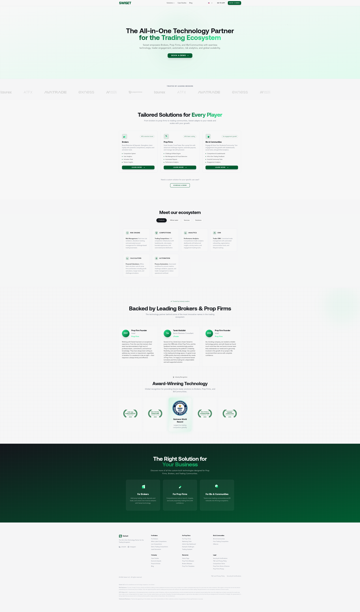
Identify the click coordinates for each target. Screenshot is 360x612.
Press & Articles (155, 563)
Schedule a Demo (180, 185)
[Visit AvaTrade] (155, 92)
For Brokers (154, 539)
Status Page (185, 558)
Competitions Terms (219, 563)
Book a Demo (234, 3)
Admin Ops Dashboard (189, 544)
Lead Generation (156, 549)
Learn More (137, 167)
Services (186, 220)
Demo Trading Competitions (159, 546)
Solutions (198, 220)
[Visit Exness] (32, 92)
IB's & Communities (219, 539)
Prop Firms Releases (188, 561)
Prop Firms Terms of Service (221, 566)
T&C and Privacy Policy (220, 561)
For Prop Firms (186, 539)
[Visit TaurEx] (105, 92)
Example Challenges (188, 546)
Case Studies (182, 3)
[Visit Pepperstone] (81, 92)
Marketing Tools (186, 541)
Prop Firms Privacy (218, 569)
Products (161, 220)
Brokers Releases (187, 563)
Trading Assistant (187, 549)
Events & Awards (156, 561)
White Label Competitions (158, 541)
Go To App (221, 3)
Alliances (215, 544)
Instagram (133, 547)
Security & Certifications (220, 558)
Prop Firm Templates (188, 566)
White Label (174, 220)
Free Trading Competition (220, 541)
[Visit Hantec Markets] (57, 92)
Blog (190, 3)
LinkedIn (123, 547)
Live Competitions (156, 544)
